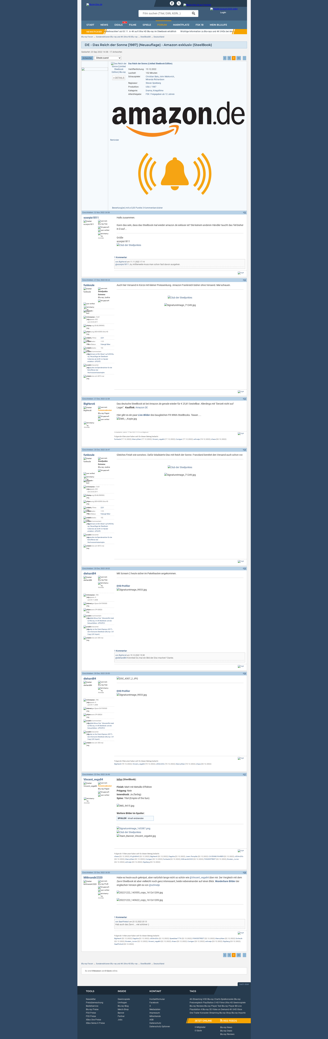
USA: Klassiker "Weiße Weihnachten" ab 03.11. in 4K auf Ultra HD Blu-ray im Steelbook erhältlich (130, 31)
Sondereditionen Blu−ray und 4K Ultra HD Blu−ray (117, 37)
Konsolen (204, 1013)
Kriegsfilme (158, 90)
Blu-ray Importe (238, 1013)
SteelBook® (145, 37)
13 (245, 399)
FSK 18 (199, 24)
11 (245, 212)
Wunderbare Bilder (225, 881)
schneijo (197, 439)
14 (245, 450)
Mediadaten (154, 1009)
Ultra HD (229, 1002)
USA (148, 87)
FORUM (162, 24)
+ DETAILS (118, 77)
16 (245, 673)
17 (245, 774)
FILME (132, 24)
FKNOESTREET (210, 859)
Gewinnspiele (124, 999)
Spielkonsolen (227, 999)
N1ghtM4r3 (134, 856)
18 (245, 873)
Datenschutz (155, 1023)
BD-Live (238, 1006)
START (90, 24)
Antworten (87, 58)
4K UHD (233, 1009)
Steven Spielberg (153, 83)
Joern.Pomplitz (191, 856)
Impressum (154, 1013)
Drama (149, 90)
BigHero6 (123, 262)
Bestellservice (92, 1006)
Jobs (120, 1019)
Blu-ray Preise (92, 1009)
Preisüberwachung (94, 1002)
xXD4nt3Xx (160, 764)
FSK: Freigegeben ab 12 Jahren (160, 94)
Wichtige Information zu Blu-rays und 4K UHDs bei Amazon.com (211, 31)
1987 (154, 87)
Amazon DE (141, 407)
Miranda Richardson (155, 79)
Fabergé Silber (105, 344)
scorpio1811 (91, 217)
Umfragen (122, 1002)
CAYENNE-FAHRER (216, 856)
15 (245, 568)
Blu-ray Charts (213, 999)
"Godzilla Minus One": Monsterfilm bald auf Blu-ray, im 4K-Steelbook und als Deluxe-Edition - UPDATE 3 (100, 620)
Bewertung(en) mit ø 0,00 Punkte (127, 208)
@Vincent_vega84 (199, 877)
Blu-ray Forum (87, 37)
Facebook (154, 1002)
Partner (121, 1016)
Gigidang (146, 862)
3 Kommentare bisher (153, 208)
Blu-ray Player (228, 1006)
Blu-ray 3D (207, 1009)
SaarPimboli (124, 922)
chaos (213, 439)
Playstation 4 (196, 1009)
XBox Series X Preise (95, 1023)
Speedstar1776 (175, 938)
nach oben (244, 984)
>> (239, 58)
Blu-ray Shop (225, 1013)
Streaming (214, 1013)
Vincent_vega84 (158, 439)
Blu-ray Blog (123, 1006)
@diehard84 (121, 658)
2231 (102, 338)
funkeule (89, 285)
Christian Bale (152, 76)
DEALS (120, 24)
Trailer (197, 1013)
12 (245, 280)
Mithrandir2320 (187, 859)
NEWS (104, 24)
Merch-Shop (123, 1009)
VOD (205, 999)
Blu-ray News (226, 1027)
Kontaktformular (157, 999)
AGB (151, 1019)
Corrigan (179, 439)
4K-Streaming (196, 999)
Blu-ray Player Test (212, 1006)
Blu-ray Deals (226, 1031)
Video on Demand (220, 1009)
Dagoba (172, 856)
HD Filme (220, 1002)
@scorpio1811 (122, 264)
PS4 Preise (91, 1013)
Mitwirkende (155, 1016)
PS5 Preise (91, 1016)
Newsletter (91, 999)
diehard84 (90, 573)
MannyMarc (136, 439)
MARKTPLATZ (181, 24)
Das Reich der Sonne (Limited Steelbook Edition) (150, 63)
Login (223, 12)
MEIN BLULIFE (218, 24)
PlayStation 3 (209, 1002)
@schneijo (154, 885)
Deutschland (159, 37)
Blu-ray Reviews (197, 1006)
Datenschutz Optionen (159, 1026)
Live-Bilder (144, 415)
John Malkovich (166, 76)
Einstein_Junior (233, 859)
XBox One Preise (93, 1019)
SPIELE (147, 24)
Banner (121, 1013)
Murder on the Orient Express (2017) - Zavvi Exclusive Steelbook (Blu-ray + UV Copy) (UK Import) (100, 631)
